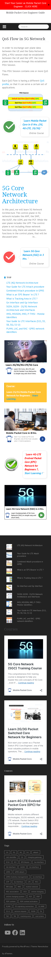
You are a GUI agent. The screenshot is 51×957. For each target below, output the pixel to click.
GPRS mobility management (17, 877)
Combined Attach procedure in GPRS (25, 290)
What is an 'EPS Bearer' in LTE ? (22, 294)
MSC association (12, 892)
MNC (19, 887)
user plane (39, 916)
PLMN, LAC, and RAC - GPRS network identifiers (28, 619)
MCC (36, 882)
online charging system (15, 896)
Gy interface (18, 882)
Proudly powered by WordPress (15, 946)
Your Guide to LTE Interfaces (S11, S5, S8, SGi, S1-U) (31, 611)
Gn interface (34, 867)
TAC (7, 916)
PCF (30, 896)
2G (7, 852)
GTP (7, 882)
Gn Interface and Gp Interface (22, 302)
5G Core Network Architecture (20, 195)
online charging (37, 892)
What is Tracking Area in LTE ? (21, 298)
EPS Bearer (25, 862)
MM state (9, 887)
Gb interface (11, 867)
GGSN (22, 867)
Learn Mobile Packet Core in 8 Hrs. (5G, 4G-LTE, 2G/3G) (34, 124)
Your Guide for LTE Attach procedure (25, 286)
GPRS (8, 872)
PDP (38, 896)
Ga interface (39, 862)
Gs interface (37, 877)
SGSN (33, 911)
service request (20, 911)
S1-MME (41, 906)
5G (27, 852)
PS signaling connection (24, 906)
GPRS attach (19, 872)
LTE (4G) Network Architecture (22, 282)
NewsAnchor (43, 946)
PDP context (10, 901)
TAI (15, 916)
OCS (25, 892)
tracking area (26, 916)
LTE (29, 882)
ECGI (7, 862)
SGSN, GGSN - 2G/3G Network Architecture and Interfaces (29, 595)
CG (22, 857)
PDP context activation (29, 901)
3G (14, 852)
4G (21, 852)
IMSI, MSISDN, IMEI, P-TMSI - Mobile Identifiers (29, 603)
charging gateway (35, 857)
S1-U (8, 911)
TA (41, 911)
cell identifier (11, 857)
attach (35, 852)
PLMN (8, 906)
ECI (15, 862)
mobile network (32, 887)
